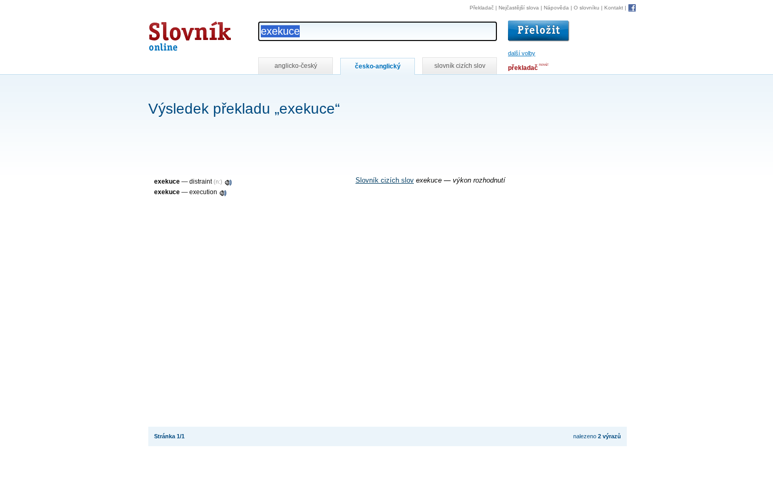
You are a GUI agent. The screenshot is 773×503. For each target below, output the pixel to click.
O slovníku (586, 8)
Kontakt (613, 8)
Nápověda (556, 8)
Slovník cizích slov (384, 180)
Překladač (482, 8)
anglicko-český (295, 65)
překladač (523, 68)
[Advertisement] (339, 89)
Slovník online (171, 33)
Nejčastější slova (519, 8)
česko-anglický (378, 66)
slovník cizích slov (459, 65)
